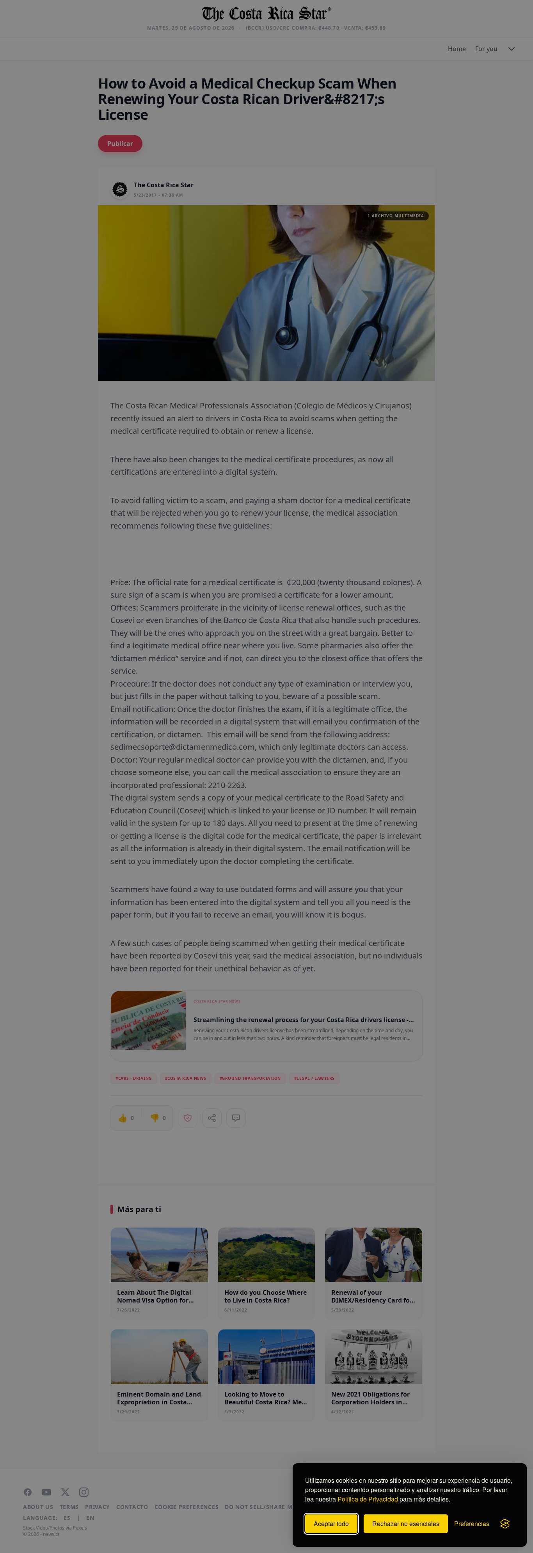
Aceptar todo (331, 1523)
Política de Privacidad (368, 1498)
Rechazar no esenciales (405, 1523)
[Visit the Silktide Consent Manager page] (505, 1523)
